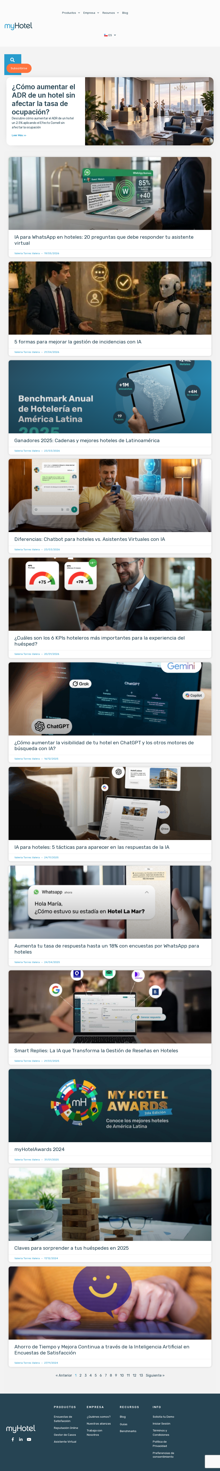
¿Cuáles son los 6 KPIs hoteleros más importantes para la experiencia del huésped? (99, 641)
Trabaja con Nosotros (94, 1432)
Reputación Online (66, 1427)
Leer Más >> (19, 135)
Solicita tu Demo (163, 1416)
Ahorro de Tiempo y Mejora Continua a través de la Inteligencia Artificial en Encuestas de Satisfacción (101, 1350)
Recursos (108, 12)
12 (134, 1375)
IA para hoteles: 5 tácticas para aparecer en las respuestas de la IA (91, 847)
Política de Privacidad (160, 1444)
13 (141, 1375)
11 (128, 1375)
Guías (123, 1424)
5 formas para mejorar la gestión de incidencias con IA (77, 342)
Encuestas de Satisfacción (63, 1419)
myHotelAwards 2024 (39, 1149)
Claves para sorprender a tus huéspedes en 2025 (71, 1248)
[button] (12, 60)
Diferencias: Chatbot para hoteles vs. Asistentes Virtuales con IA (89, 539)
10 (122, 1375)
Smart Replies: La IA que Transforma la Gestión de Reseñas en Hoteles (96, 1051)
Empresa (89, 12)
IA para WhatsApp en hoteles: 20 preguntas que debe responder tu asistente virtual (104, 240)
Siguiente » (155, 1375)
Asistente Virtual (65, 1441)
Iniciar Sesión (161, 1423)
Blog (125, 12)
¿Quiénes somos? (99, 1416)
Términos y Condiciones (161, 1432)
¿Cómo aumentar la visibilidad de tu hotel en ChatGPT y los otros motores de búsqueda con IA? (104, 746)
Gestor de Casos (65, 1434)
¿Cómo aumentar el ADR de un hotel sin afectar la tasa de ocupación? (43, 99)
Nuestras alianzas (99, 1423)
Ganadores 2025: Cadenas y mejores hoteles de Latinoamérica (87, 440)
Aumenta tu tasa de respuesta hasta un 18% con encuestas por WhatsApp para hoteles (106, 949)
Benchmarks (128, 1431)
